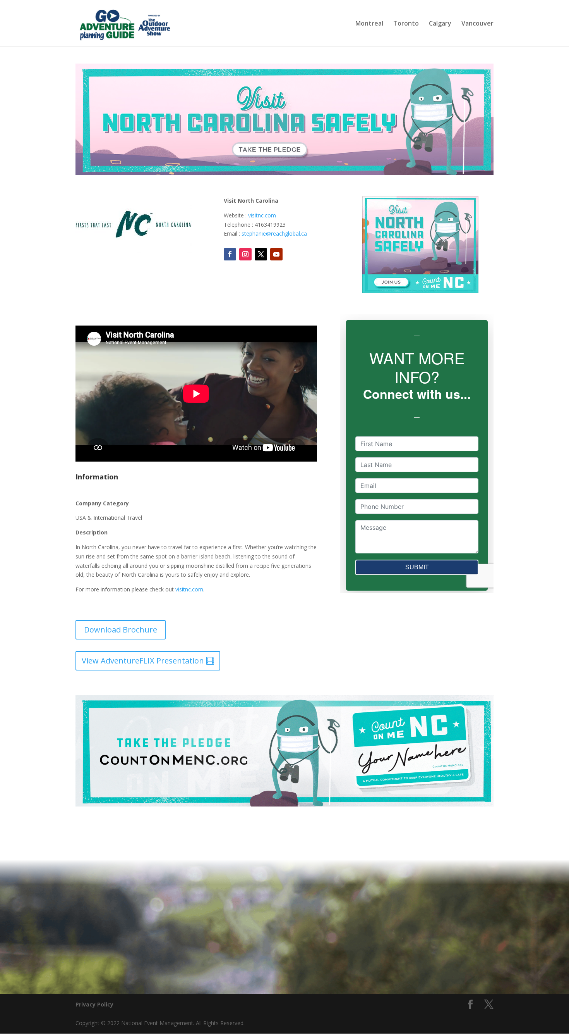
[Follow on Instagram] (245, 254)
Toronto (406, 24)
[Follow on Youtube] (276, 254)
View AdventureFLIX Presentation (143, 660)
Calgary (440, 24)
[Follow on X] (261, 254)
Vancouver (477, 24)
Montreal (369, 24)
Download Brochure (120, 629)
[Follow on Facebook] (230, 254)
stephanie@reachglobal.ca (274, 233)
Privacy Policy (94, 1004)
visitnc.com (262, 215)
